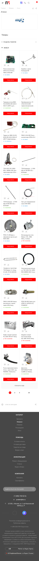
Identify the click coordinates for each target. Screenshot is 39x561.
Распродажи (20, 427)
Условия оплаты (19, 441)
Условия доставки (19, 444)
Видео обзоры (19, 467)
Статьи (19, 464)
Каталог (19, 415)
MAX (24, 513)
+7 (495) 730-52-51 (20, 496)
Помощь (19, 437)
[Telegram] (17, 3)
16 (29, 392)
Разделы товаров (10, 42)
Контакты (19, 477)
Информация (19, 457)
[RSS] (33, 8)
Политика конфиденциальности (19, 521)
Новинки (19, 425)
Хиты (19, 430)
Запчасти (19, 419)
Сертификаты (19, 480)
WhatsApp (20, 513)
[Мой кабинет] (32, 3)
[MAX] (21, 3)
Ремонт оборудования (19, 461)
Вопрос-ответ (19, 450)
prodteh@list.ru (21, 499)
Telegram (15, 513)
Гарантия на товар (19, 447)
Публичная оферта (19, 523)
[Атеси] (19, 20)
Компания (19, 473)
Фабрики (19, 422)
